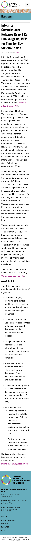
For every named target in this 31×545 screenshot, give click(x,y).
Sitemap (14, 537)
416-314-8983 (7, 502)
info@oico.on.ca (23, 500)
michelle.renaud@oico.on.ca (14, 464)
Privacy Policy (7, 537)
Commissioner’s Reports (12, 276)
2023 (17, 53)
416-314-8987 (8, 504)
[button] (27, 5)
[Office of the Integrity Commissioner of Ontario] (11, 4)
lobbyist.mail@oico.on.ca (9, 509)
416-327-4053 (7, 511)
